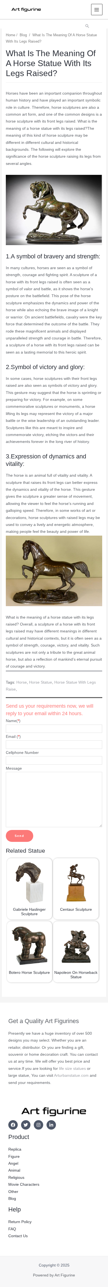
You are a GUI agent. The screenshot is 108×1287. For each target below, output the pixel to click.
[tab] (54, 672)
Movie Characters (23, 1184)
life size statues (72, 1069)
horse (21, 682)
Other (13, 1192)
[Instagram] (38, 1125)
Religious (16, 1178)
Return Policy (20, 1222)
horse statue (40, 682)
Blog (23, 35)
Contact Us (18, 1236)
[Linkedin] (51, 1125)
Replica (14, 1149)
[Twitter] (25, 1125)
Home (10, 35)
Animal (14, 1170)
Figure (14, 1156)
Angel (13, 1163)
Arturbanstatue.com (71, 1075)
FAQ (12, 1229)
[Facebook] (13, 1125)
